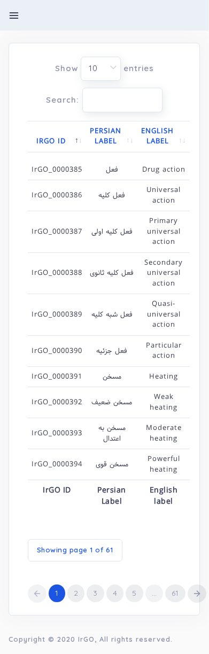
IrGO (86, 639)
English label (157, 136)
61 (175, 593)
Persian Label (105, 136)
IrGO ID (51, 141)
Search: (62, 100)
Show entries (104, 68)
